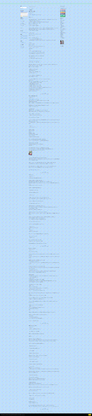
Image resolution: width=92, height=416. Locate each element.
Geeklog (61, 36)
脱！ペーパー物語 (62, 20)
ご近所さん (62, 25)
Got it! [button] (89, 414)
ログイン (44, 3)
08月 (22, 11)
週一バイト (62, 30)
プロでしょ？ (31, 174)
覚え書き (61, 33)
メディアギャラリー (41, 3)
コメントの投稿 (44, 93)
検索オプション (25, 3)
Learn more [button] (23, 414)
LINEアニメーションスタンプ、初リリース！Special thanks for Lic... (24, 36)
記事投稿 (22, 3)
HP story (61, 35)
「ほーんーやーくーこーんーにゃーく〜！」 (35, 60)
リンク (37, 3)
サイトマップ (34, 3)
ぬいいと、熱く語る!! (63, 28)
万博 (61, 19)
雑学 (61, 27)
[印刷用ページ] (59, 11)
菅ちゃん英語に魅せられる (33, 14)
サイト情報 (28, 3)
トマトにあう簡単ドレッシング (24, 32)
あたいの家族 (62, 23)
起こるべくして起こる (32, 248)
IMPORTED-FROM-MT (63, 32)
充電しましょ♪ (62, 22)
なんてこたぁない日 (63, 29)
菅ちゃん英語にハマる (33, 99)
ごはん (22, 31)
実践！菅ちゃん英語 (32, 11)
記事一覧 (31, 3)
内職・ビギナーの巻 (31, 406)
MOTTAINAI (62, 34)
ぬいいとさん (32, 97)
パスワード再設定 (22, 46)
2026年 (21, 11)
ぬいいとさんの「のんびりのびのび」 (30, 1)
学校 (61, 24)
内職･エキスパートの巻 (32, 325)
